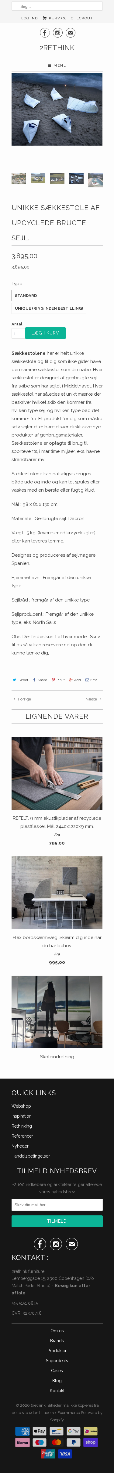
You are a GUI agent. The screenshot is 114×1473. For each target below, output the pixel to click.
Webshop (21, 1106)
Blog (57, 1380)
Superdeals (57, 1360)
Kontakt (57, 1390)
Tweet (23, 680)
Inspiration (22, 1116)
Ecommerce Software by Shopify (76, 1416)
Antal (17, 324)
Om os (57, 1330)
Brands (57, 1340)
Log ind (29, 18)
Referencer (22, 1136)
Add (77, 680)
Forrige (24, 699)
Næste (91, 699)
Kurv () (57, 18)
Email (94, 680)
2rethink (57, 47)
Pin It (61, 680)
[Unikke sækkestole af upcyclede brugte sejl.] (57, 109)
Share (42, 680)
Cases (57, 1370)
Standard (26, 295)
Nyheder (20, 1146)
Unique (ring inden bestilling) (49, 308)
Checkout (82, 18)
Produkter (57, 1350)
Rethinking (22, 1126)
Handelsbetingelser (31, 1156)
